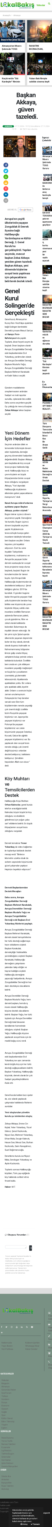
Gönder (31, 1248)
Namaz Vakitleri (8, 1444)
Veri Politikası (7, 1349)
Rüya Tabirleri (7, 1486)
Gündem (5, 1399)
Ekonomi (5, 1405)
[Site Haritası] (33, 1327)
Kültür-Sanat (7, 1418)
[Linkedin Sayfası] (23, 1327)
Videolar (41, 5)
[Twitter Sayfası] (7, 1327)
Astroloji (5, 1489)
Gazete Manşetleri (9, 1466)
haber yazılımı (6, 1514)
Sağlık (4, 1412)
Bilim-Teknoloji (7, 1421)
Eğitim (4, 1428)
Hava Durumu (7, 1438)
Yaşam (4, 1425)
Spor (3, 1415)
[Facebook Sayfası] (2, 1327)
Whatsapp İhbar (32, 1346)
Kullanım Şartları (32, 1343)
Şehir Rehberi (7, 1463)
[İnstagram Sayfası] (13, 1327)
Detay (25, 1524)
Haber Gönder (31, 1349)
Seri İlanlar (6, 1460)
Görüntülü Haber (8, 1390)
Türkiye (4, 1396)
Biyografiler (6, 1483)
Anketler (5, 1479)
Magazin (5, 1383)
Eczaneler (5, 1447)
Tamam (36, 1524)
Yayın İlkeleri (6, 1346)
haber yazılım (6, 1520)
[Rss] (28, 1327)
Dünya (4, 1402)
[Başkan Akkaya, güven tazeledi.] (19, 146)
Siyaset (4, 1409)
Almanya (17, 15)
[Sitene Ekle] (3, 1332)
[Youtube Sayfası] (18, 1327)
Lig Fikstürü (6, 1450)
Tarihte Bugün (7, 1454)
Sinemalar (6, 1457)
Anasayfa (7, 15)
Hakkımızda (6, 1343)
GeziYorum (6, 1393)
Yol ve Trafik (6, 1441)
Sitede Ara (6, 1476)
